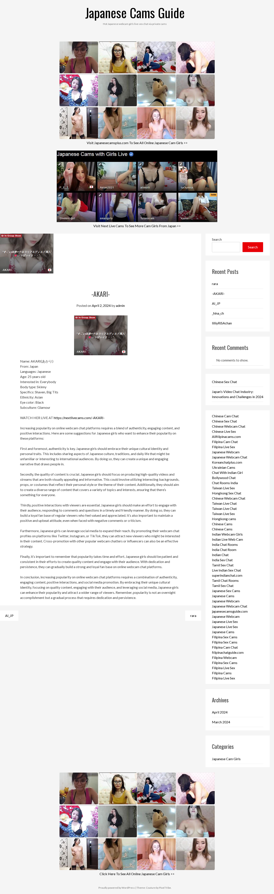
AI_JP (9, 615)
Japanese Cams (223, 596)
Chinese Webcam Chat (228, 426)
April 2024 (220, 712)
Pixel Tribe (165, 887)
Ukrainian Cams (223, 467)
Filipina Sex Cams (224, 637)
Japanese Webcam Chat (229, 457)
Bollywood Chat (224, 478)
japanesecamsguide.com (230, 611)
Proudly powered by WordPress (116, 887)
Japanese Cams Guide (135, 12)
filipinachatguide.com (228, 652)
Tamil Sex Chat (223, 565)
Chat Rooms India (225, 483)
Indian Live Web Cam (227, 539)
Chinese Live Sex (224, 431)
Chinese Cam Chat (225, 416)
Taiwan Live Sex (223, 488)
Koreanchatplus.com (227, 462)
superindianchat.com (227, 575)
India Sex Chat (222, 560)
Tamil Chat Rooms (225, 580)
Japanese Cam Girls (226, 759)
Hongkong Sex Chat (226, 493)
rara (193, 615)
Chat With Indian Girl (227, 472)
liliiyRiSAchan (222, 323)
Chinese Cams (222, 524)
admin (120, 305)
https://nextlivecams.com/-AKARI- (79, 418)
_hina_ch (218, 313)
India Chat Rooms (225, 544)
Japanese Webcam (226, 452)
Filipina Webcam (224, 657)
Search (217, 239)
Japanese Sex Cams (226, 591)
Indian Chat (220, 555)
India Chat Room (224, 550)
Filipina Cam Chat (225, 442)
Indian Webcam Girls (227, 534)
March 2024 (221, 722)
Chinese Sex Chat (224, 382)
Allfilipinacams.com (226, 436)
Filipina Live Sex (223, 447)
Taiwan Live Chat (224, 503)
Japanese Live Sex (225, 621)
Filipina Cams (222, 673)
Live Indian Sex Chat (226, 570)
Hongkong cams (224, 519)
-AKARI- (218, 293)
